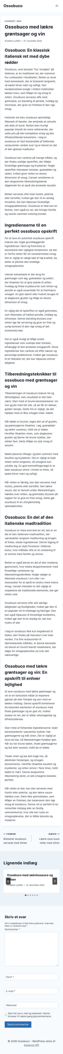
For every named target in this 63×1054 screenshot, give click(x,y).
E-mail (11, 991)
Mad (19, 21)
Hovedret (10, 21)
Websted (11, 1005)
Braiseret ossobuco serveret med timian (15, 838)
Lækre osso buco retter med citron (49, 838)
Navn (10, 976)
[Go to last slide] (8, 881)
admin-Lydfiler (14, 41)
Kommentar (12, 929)
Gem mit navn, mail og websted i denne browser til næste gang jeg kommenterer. (30, 1015)
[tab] (25, 895)
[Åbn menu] (56, 5)
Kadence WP (31, 1045)
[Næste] (54, 881)
